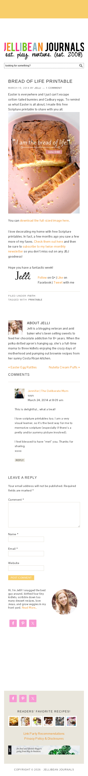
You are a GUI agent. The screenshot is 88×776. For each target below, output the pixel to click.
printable (35, 299)
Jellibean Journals (44, 39)
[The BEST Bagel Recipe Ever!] (25, 721)
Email (13, 549)
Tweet (58, 282)
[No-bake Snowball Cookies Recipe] (59, 721)
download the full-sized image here (44, 220)
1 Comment (54, 88)
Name (13, 534)
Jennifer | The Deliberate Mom (48, 391)
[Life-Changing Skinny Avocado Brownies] (37, 721)
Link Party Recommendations (44, 734)
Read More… (29, 607)
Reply (20, 460)
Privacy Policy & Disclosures (44, 738)
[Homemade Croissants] (13, 721)
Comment (16, 499)
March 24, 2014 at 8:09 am (45, 400)
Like (60, 277)
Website (13, 563)
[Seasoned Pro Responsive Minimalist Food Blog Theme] (44, 753)
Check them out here (48, 241)
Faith (31, 295)
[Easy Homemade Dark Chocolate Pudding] (71, 721)
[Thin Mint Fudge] (48, 721)
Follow (43, 277)
